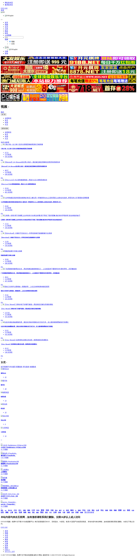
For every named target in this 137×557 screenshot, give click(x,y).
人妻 (11, 512)
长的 (2, 142)
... (1, 358)
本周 (6, 122)
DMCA (7, 550)
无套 (52, 510)
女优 (6, 27)
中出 (84, 510)
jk (75, 510)
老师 (72, 512)
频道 (6, 31)
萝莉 (42, 510)
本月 (6, 120)
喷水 (56, 510)
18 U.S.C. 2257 (10, 551)
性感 (20, 512)
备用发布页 (9, 5)
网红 (93, 510)
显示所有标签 (89, 512)
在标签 (6, 142)
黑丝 (42, 512)
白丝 (133, 510)
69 (63, 510)
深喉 (24, 510)
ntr (6, 510)
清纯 (28, 510)
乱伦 (38, 510)
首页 (6, 22)
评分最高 (12, 367)
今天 (6, 124)
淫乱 (33, 512)
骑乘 (24, 512)
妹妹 (79, 510)
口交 (33, 510)
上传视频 (8, 35)
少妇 (88, 510)
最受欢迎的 (5, 128)
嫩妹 (37, 512)
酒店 (46, 512)
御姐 (29, 512)
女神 (55, 512)
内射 (77, 512)
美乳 (2, 510)
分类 (6, 29)
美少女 (10, 510)
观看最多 (19, 367)
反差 (67, 510)
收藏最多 (33, 367)
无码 (47, 510)
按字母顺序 (5, 367)
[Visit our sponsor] (34, 64)
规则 (6, 548)
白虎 (97, 510)
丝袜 (59, 512)
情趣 (115, 510)
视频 (6, 24)
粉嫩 (81, 512)
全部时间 (8, 118)
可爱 (64, 512)
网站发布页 (9, 2)
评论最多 (26, 367)
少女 (15, 510)
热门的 (4, 114)
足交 (124, 510)
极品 (72, 510)
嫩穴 (60, 510)
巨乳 (2, 512)
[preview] (1, 162)
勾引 (50, 512)
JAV (4, 8)
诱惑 (128, 510)
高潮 (119, 510)
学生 (102, 510)
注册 (6, 51)
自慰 (68, 512)
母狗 (110, 510)
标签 (6, 33)
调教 (6, 512)
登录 (2, 10)
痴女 (16, 512)
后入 (19, 510)
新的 (2, 112)
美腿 (106, 510)
